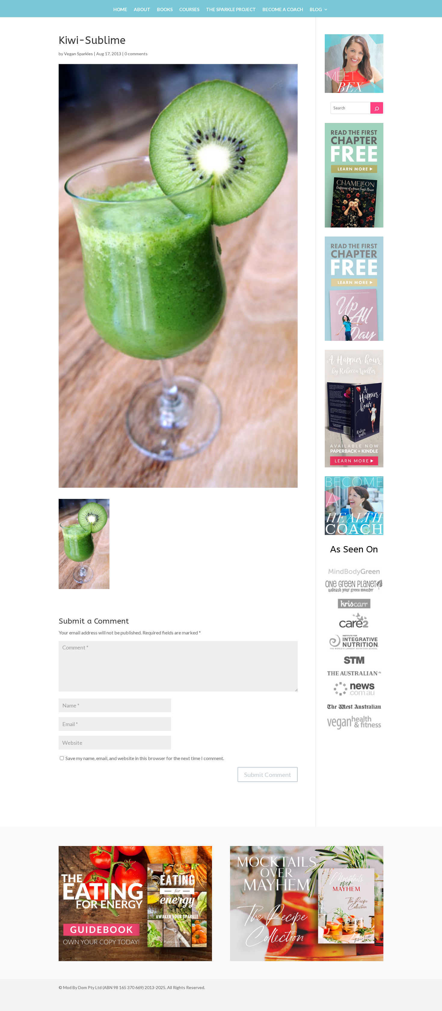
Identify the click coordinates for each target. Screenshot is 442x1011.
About (142, 9)
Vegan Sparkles (78, 53)
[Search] (376, 108)
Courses (189, 9)
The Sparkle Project (231, 9)
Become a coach (282, 9)
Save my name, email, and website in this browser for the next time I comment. (145, 758)
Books (165, 9)
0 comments (136, 53)
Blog (316, 9)
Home (120, 9)
